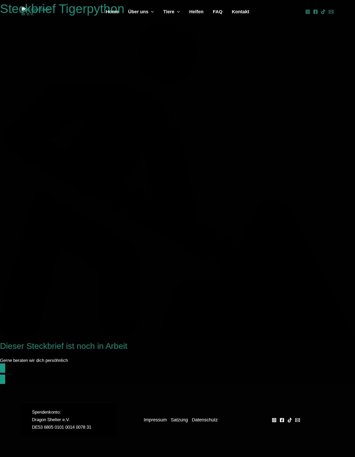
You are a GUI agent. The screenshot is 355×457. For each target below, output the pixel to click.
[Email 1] (331, 11)
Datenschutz (205, 419)
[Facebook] (315, 11)
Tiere (168, 11)
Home (112, 11)
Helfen (196, 11)
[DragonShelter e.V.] (36, 11)
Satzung (179, 419)
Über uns (138, 11)
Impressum (155, 419)
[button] (151, 12)
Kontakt (240, 11)
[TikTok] (323, 11)
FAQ (217, 11)
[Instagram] (307, 11)
